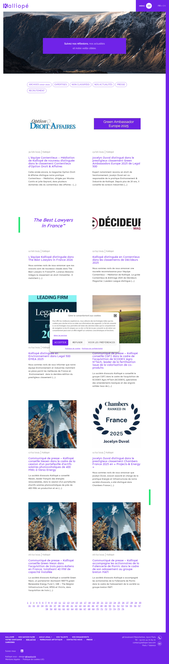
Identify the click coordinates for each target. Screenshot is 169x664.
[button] (115, 315)
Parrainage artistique (51, 640)
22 (106, 602)
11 (60, 602)
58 (47, 609)
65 (76, 609)
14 (72, 602)
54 (127, 606)
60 (55, 609)
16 (81, 602)
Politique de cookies (72, 348)
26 (123, 602)
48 (101, 606)
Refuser (77, 342)
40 (67, 606)
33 (38, 606)
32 (34, 606)
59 (51, 609)
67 (85, 609)
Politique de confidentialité (92, 348)
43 (80, 606)
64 (72, 609)
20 (98, 602)
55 (131, 606)
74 (114, 609)
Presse (89, 640)
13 (68, 602)
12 (64, 602)
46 (93, 606)
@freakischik (30, 657)
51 (114, 606)
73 (110, 609)
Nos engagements (80, 637)
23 (110, 602)
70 (97, 609)
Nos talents (62, 637)
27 (127, 602)
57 (139, 606)
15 (77, 602)
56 (135, 606)
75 (119, 609)
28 (131, 602)
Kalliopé (9, 637)
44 (84, 606)
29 (136, 602)
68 (89, 609)
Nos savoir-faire (26, 637)
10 (55, 602)
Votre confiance (13, 640)
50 (110, 606)
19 (93, 602)
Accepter (60, 342)
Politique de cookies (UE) (33, 659)
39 (63, 606)
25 (119, 602)
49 (105, 606)
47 (97, 606)
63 (68, 609)
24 (115, 602)
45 (89, 606)
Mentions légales (12, 659)
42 (76, 606)
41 (72, 606)
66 (80, 609)
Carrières (10, 642)
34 (42, 606)
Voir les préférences (101, 342)
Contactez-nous (74, 640)
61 (59, 609)
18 (89, 602)
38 (59, 606)
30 (140, 602)
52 (118, 606)
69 (93, 609)
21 (102, 602)
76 (123, 609)
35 (46, 606)
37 (55, 606)
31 (29, 606)
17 (85, 602)
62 (64, 609)
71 (102, 609)
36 (51, 606)
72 (106, 609)
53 (122, 606)
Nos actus (31, 640)
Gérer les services (60, 335)
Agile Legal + (45, 637)
